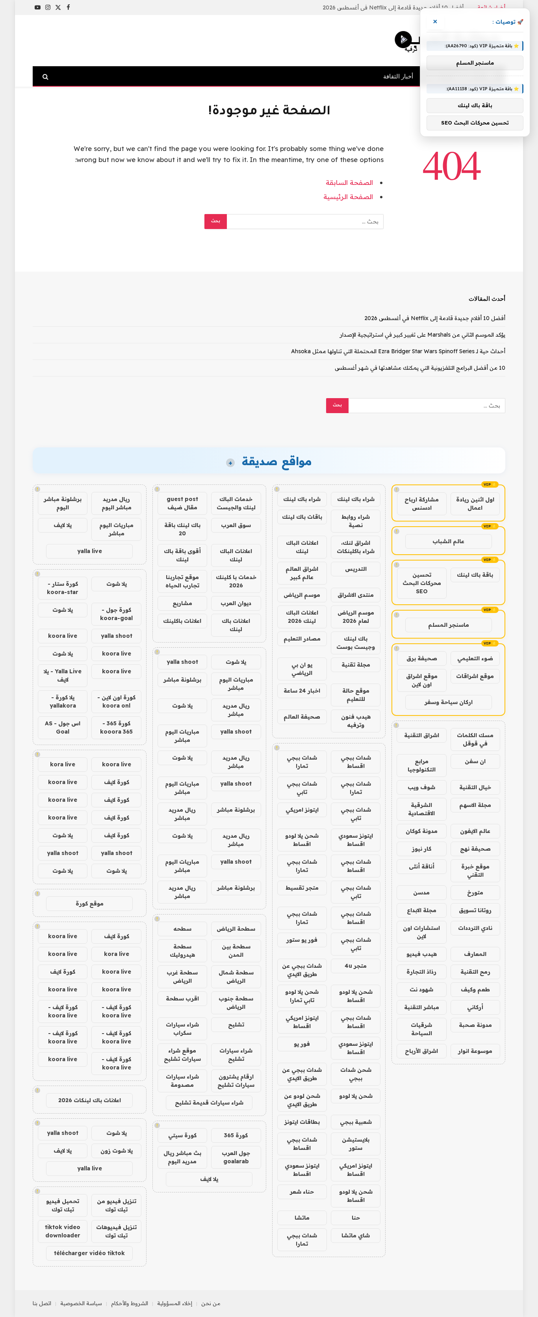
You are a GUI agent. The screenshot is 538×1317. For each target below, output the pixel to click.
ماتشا (302, 1217)
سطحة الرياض (236, 928)
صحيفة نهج (475, 848)
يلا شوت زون (116, 1150)
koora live (62, 635)
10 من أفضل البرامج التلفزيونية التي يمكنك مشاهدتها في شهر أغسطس (420, 367)
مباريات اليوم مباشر (236, 683)
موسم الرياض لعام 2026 (356, 616)
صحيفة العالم (302, 716)
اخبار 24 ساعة (302, 690)
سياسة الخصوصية (81, 1303)
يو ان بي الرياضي (301, 668)
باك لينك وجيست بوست (355, 642)
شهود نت (421, 989)
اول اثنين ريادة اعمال (475, 503)
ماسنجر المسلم (448, 624)
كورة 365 (236, 1135)
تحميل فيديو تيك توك (62, 1205)
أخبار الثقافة (398, 76)
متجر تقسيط (302, 887)
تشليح (236, 1024)
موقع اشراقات (475, 676)
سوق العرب (236, 525)
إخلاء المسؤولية (174, 1303)
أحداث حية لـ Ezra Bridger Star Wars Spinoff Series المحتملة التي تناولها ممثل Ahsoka (398, 351)
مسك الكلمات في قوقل (475, 739)
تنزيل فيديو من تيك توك (116, 1205)
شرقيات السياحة (421, 1029)
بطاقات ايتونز (302, 1121)
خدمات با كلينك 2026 (236, 581)
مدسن (421, 892)
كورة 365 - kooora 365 (116, 727)
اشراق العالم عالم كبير (302, 573)
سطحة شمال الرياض (236, 976)
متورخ (475, 892)
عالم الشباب (448, 541)
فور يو (302, 1043)
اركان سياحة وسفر (449, 702)
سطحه (182, 928)
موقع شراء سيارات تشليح (182, 1054)
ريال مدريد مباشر (236, 709)
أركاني (475, 1007)
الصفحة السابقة (349, 182)
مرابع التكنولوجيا (422, 765)
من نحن (211, 1303)
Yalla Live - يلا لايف (63, 675)
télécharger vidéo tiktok (89, 1253)
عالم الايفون (475, 831)
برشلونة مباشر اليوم (63, 503)
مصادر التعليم (302, 638)
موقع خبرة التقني (475, 870)
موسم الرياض (302, 594)
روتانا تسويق (475, 910)
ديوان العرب (236, 603)
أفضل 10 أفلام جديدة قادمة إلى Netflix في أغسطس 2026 (434, 318)
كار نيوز (421, 848)
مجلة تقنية (355, 664)
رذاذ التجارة (421, 971)
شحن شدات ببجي (355, 1074)
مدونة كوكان (422, 831)
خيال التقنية (475, 787)
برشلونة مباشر (182, 679)
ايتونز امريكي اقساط (302, 1022)
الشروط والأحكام (129, 1303)
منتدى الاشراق (356, 594)
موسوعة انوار (475, 1050)
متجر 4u (356, 965)
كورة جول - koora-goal (116, 614)
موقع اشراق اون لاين (422, 680)
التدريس (356, 568)
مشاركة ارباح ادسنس (421, 503)
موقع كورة (90, 903)
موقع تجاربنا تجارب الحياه (182, 581)
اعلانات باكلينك (182, 620)
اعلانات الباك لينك (302, 547)
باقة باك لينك (475, 574)
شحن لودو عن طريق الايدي (302, 1100)
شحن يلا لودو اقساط (302, 840)
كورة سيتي (182, 1135)
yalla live (89, 551)
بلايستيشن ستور (355, 1143)
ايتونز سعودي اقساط (355, 840)
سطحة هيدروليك (182, 950)
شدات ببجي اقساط (356, 761)
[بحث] (46, 76)
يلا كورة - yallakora (63, 701)
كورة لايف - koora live (116, 1011)
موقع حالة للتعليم (355, 694)
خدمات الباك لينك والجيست (236, 503)
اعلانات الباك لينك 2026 (302, 616)
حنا (356, 1217)
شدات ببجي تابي (302, 787)
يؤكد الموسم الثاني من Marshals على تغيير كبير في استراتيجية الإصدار (381, 7)
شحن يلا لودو (356, 1095)
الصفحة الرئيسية (348, 196)
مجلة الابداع (421, 910)
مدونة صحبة (475, 1024)
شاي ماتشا (355, 1235)
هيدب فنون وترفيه (356, 720)
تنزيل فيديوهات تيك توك (116, 1231)
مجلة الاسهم (475, 804)
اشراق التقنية (421, 735)
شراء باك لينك (356, 499)
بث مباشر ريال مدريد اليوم (182, 1157)
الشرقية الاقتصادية (421, 809)
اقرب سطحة (182, 998)
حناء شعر (302, 1191)
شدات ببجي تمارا (302, 761)
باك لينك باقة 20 (182, 529)
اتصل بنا (42, 1303)
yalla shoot (182, 661)
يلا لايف (209, 1179)
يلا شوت (236, 661)
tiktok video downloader (62, 1231)
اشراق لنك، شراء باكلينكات (356, 547)
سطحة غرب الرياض (182, 976)
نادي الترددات (475, 927)
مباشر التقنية (421, 1007)
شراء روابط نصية (355, 521)
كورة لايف (116, 782)
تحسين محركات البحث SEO (422, 583)
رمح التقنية (475, 971)
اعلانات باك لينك (236, 625)
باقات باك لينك (302, 516)
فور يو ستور (301, 939)
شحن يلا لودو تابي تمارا (302, 996)
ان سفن (475, 761)
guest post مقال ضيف (182, 503)
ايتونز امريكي (302, 809)
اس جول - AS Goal (62, 727)
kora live (62, 764)
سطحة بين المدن (236, 950)
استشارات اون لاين (421, 932)
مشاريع (182, 603)
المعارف (475, 953)
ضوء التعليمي (475, 658)
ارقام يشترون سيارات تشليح (235, 1080)
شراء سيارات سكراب (182, 1028)
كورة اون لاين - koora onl (116, 701)
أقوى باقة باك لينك (182, 555)
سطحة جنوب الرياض (236, 1002)
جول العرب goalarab (236, 1157)
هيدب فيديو (421, 953)
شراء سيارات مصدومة (182, 1080)
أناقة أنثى (421, 866)
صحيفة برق (421, 658)
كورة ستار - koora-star (62, 588)
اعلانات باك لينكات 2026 (89, 1100)
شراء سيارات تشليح (235, 1054)
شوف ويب (421, 787)
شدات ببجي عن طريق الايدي (302, 970)
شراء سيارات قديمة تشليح (209, 1102)
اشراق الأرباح (421, 1050)
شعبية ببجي (356, 1121)
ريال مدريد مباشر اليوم (117, 503)
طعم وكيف (475, 989)
